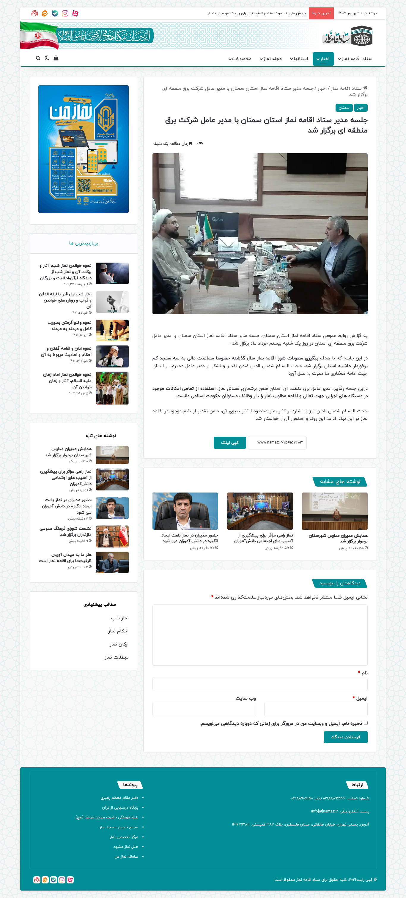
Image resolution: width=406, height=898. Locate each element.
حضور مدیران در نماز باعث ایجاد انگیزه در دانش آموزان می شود (189, 538)
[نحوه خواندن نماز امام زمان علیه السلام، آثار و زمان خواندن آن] (112, 388)
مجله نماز (272, 59)
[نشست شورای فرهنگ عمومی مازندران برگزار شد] (112, 536)
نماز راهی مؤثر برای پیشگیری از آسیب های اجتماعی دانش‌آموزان (263, 538)
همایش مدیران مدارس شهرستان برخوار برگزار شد (68, 452)
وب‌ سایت (246, 698)
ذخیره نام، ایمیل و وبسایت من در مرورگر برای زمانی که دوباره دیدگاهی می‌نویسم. (281, 723)
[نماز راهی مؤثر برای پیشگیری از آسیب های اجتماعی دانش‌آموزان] (260, 511)
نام (363, 673)
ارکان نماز (119, 644)
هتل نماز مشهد (126, 847)
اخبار (325, 59)
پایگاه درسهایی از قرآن (120, 807)
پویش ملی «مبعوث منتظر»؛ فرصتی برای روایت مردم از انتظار (257, 13)
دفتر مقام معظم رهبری (119, 798)
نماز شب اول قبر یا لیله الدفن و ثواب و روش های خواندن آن (65, 300)
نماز (299, 880)
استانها (301, 59)
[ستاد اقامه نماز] (347, 36)
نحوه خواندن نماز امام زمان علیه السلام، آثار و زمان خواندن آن (67, 381)
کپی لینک (230, 443)
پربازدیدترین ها (83, 243)
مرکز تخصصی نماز (124, 837)
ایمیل (360, 698)
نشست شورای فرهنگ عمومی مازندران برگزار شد (66, 532)
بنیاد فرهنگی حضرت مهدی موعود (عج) (106, 817)
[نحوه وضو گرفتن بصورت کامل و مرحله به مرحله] (112, 330)
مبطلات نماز (117, 657)
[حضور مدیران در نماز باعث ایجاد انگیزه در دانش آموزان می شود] (185, 511)
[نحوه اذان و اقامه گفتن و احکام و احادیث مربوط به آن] (112, 356)
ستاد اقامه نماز (357, 59)
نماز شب (120, 618)
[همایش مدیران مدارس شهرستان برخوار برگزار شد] (335, 511)
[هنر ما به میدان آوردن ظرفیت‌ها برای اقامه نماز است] (112, 562)
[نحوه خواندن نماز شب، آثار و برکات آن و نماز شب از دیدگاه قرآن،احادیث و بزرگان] (112, 273)
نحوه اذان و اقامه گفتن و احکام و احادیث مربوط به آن (66, 352)
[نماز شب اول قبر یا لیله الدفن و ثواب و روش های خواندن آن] (112, 302)
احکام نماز (118, 631)
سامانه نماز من (126, 856)
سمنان (344, 108)
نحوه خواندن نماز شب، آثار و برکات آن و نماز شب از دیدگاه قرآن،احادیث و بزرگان (66, 272)
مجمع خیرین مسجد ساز (119, 827)
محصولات (241, 59)
